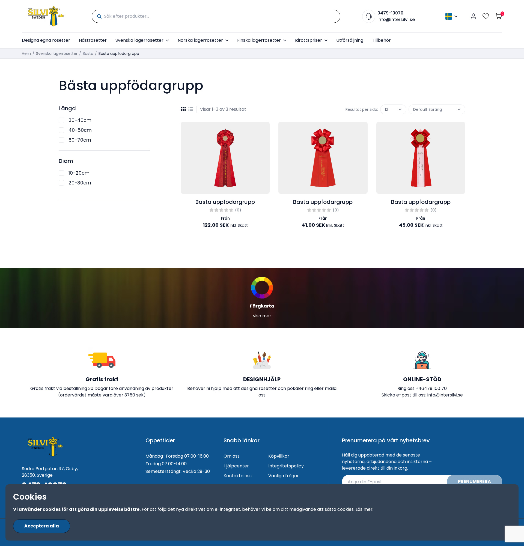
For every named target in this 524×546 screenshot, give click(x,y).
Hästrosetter (93, 40)
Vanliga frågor (283, 476)
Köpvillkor (278, 456)
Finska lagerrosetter (259, 40)
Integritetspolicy (286, 466)
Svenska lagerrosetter (139, 40)
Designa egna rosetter (46, 40)
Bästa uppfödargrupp (225, 202)
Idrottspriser (308, 40)
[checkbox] (61, 120)
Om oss (232, 456)
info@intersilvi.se (396, 19)
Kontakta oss (238, 476)
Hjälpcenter (236, 466)
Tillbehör (381, 40)
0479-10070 (390, 13)
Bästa (88, 53)
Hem (26, 53)
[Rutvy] (183, 109)
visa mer (262, 316)
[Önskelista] (486, 16)
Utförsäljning (349, 40)
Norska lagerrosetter (200, 40)
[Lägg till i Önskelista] (264, 130)
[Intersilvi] (46, 16)
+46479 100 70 (431, 388)
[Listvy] (190, 109)
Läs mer (364, 509)
